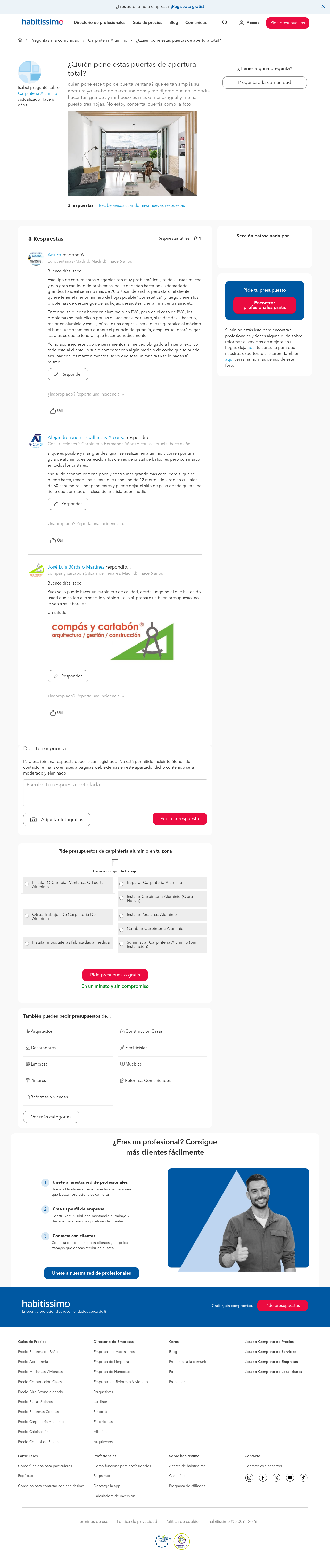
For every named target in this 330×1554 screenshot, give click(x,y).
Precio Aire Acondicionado (40, 1392)
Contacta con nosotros (263, 1466)
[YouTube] (290, 1477)
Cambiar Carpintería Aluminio (155, 929)
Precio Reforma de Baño (38, 1352)
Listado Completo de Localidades (273, 1372)
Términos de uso (93, 1522)
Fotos (173, 1372)
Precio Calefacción (33, 1432)
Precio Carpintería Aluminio (41, 1422)
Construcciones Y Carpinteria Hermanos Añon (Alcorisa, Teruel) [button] (108, 444)
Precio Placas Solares (35, 1402)
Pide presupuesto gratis (115, 975)
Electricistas (103, 1422)
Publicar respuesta (180, 819)
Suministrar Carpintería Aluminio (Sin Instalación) (161, 945)
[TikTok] (303, 1477)
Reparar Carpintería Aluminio (154, 883)
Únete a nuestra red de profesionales (91, 1273)
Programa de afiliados (187, 1486)
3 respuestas (81, 206)
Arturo (54, 255)
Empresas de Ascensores (114, 1352)
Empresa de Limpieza (111, 1362)
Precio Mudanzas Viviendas (40, 1372)
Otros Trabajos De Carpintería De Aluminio (64, 917)
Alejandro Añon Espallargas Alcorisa (87, 437)
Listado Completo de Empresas (271, 1362)
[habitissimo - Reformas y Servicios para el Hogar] (43, 23)
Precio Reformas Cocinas (38, 1412)
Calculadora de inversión (114, 1496)
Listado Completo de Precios (269, 1342)
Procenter (177, 1382)
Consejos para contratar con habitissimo (51, 1486)
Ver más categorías (51, 1117)
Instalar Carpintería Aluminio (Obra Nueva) (160, 899)
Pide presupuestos (287, 23)
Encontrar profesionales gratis (265, 305)
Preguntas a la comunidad (55, 41)
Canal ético (178, 1476)
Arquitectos (103, 1442)
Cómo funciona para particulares (45, 1466)
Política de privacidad (137, 1522)
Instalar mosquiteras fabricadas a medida (71, 943)
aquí (252, 348)
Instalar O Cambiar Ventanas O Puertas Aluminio (68, 885)
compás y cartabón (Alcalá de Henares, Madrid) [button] (93, 574)
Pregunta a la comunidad (264, 82)
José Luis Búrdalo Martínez (76, 567)
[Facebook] (263, 1477)
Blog (173, 1352)
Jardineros (102, 1402)
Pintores (100, 1412)
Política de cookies (183, 1522)
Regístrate (26, 1476)
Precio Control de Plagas (38, 1442)
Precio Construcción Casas (40, 1382)
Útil (60, 411)
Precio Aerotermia (33, 1362)
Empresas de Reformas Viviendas (121, 1382)
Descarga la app (107, 1486)
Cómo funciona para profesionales (122, 1466)
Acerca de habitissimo (187, 1466)
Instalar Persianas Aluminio (152, 915)
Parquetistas (103, 1392)
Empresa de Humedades (114, 1372)
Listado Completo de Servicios (270, 1352)
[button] (29, 72)
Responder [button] (71, 375)
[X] (276, 1477)
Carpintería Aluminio (107, 41)
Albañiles (101, 1432)
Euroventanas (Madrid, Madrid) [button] (77, 262)
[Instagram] (249, 1477)
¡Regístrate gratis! (187, 7)
